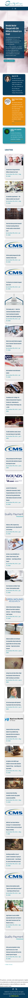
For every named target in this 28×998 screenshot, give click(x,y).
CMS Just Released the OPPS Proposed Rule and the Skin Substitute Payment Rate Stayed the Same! (14, 461)
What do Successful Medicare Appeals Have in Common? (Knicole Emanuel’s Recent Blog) (14, 344)
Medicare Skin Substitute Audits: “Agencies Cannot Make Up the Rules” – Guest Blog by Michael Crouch (14, 888)
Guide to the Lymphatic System (16, 130)
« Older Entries (8, 964)
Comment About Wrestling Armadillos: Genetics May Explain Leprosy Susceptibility (13, 795)
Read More (9, 60)
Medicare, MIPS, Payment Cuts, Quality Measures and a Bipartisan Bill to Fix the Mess (14, 527)
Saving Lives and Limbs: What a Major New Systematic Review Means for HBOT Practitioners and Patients (13, 675)
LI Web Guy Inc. (15, 996)
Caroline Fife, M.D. (13, 174)
